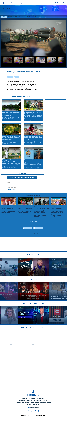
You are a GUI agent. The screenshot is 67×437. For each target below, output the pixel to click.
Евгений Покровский (18, 184)
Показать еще (22, 173)
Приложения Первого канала (25, 400)
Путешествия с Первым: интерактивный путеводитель (22, 177)
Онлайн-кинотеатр (40, 398)
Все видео (45, 400)
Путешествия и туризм (11, 189)
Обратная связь (35, 402)
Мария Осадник (10, 184)
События (29, 404)
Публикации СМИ (36, 404)
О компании (25, 398)
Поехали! (6, 8)
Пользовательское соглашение (23, 402)
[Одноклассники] (16, 77)
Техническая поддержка (45, 402)
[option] (7, 60)
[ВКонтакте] (10, 77)
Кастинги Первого (38, 400)
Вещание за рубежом (34, 407)
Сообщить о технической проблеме (58, 76)
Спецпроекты (32, 398)
